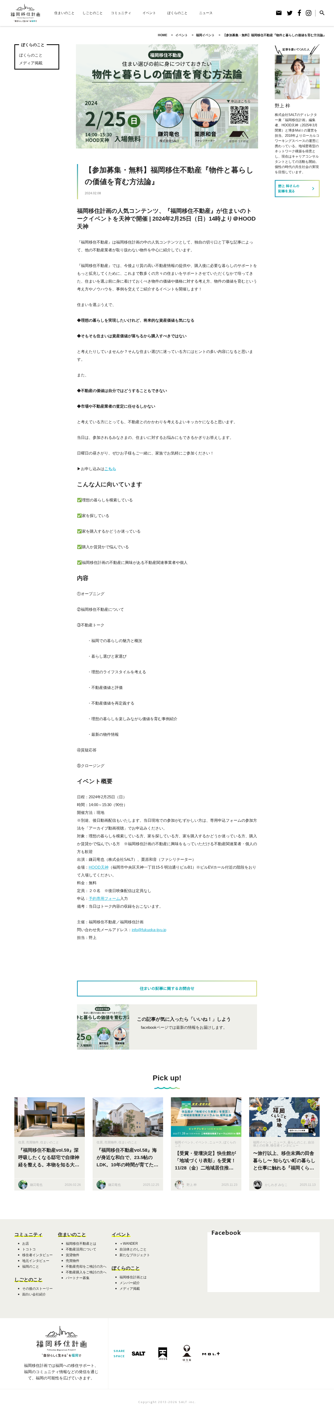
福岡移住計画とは (133, 1277)
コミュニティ (121, 13)
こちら (110, 468)
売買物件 (32, 1142)
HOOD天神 (99, 867)
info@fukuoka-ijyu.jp (149, 929)
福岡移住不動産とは (81, 1243)
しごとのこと (92, 13)
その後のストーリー (37, 1289)
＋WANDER (129, 1243)
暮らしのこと (297, 1142)
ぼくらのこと (177, 13)
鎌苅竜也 (36, 1184)
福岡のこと (30, 1266)
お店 (25, 1243)
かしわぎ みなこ (276, 1184)
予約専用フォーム (104, 898)
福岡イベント (184, 1142)
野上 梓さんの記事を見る (297, 188)
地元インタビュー (35, 1261)
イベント (149, 13)
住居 (21, 1142)
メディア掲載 (31, 63)
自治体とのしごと (133, 1249)
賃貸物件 (72, 1255)
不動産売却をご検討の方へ (86, 1266)
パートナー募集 (78, 1278)
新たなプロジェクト (135, 1255)
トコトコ (29, 1249)
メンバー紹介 (130, 1283)
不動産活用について (81, 1249)
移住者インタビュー (284, 1145)
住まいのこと (64, 13)
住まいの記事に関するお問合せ (167, 988)
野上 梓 (192, 1184)
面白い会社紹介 (34, 1294)
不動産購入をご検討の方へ (86, 1272)
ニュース (206, 13)
